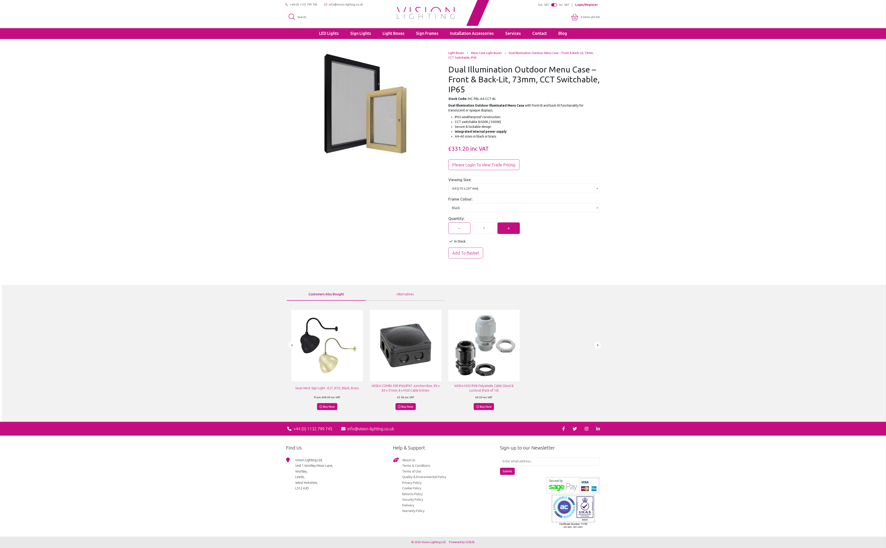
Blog (562, 33)
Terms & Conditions (416, 465)
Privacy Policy (412, 483)
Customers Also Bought (326, 294)
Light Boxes (393, 33)
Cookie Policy (411, 488)
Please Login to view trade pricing (483, 164)
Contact (539, 33)
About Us (408, 460)
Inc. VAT (564, 4)
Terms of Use (411, 471)
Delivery (408, 505)
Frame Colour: (460, 199)
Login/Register (586, 4)
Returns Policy (412, 494)
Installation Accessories (472, 33)
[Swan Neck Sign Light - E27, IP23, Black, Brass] (327, 345)
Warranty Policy (413, 511)
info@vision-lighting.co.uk (345, 4)
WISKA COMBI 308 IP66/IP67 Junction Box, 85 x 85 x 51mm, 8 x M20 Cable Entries (406, 388)
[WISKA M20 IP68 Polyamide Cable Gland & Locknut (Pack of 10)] (484, 345)
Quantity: (456, 218)
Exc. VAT (543, 4)
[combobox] (524, 188)
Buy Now (328, 406)
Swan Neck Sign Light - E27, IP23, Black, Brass (327, 388)
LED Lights (329, 33)
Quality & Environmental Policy (424, 477)
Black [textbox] (456, 208)
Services (513, 33)
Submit (507, 471)
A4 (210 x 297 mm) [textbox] (465, 188)
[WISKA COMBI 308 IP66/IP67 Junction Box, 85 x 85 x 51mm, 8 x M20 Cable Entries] (405, 345)
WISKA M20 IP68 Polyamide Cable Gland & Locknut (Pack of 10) (484, 388)
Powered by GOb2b (462, 542)
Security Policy (412, 499)
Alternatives (405, 294)
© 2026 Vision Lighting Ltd (428, 542)
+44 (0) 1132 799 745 (303, 4)
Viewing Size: (460, 179)
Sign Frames (427, 33)
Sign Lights (360, 33)
